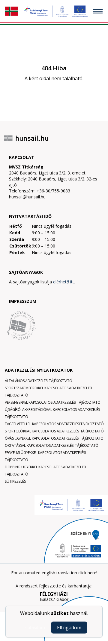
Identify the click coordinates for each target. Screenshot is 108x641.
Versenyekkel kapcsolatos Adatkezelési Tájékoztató (52, 402)
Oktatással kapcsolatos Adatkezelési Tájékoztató (51, 445)
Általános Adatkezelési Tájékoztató (38, 380)
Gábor (62, 599)
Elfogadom (69, 627)
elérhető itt (63, 282)
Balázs (46, 599)
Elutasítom (34, 627)
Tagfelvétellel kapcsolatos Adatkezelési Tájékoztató (54, 423)
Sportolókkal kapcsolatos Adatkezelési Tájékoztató (54, 431)
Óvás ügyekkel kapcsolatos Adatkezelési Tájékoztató (54, 438)
